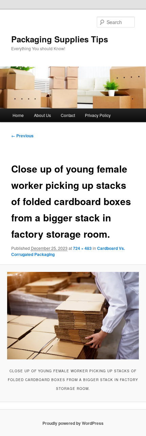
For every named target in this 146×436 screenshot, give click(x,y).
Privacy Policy (98, 115)
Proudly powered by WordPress (73, 423)
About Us (42, 115)
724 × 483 (82, 248)
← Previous (22, 136)
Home (18, 115)
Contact (68, 115)
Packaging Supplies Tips (59, 39)
